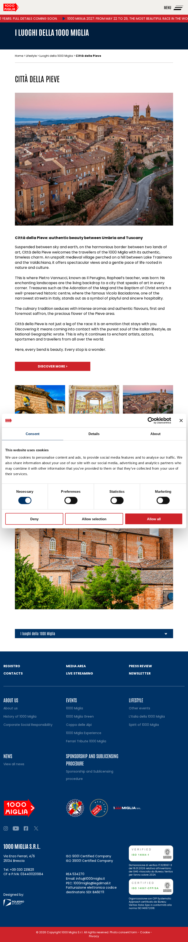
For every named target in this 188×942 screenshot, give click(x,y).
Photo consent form (123, 932)
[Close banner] (181, 420)
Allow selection (94, 519)
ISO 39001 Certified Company (89, 860)
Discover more (53, 366)
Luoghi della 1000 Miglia (56, 56)
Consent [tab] (32, 434)
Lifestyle (31, 56)
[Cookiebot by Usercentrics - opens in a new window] (151, 420)
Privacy (94, 936)
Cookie (145, 932)
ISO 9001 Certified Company (88, 856)
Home (19, 56)
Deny (34, 519)
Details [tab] (94, 434)
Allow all (154, 519)
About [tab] (155, 434)
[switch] (70, 500)
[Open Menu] (178, 7)
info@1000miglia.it (90, 878)
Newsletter (140, 673)
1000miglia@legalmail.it (92, 883)
